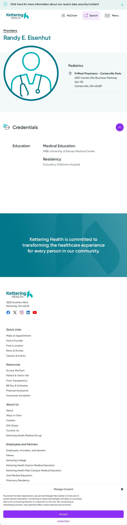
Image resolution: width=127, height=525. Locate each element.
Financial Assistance (17, 390)
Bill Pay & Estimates (17, 385)
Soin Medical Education (19, 475)
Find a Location (14, 345)
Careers (10, 420)
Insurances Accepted (18, 395)
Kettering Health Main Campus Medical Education (33, 470)
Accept (63, 514)
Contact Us (12, 430)
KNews (10, 455)
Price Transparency (16, 380)
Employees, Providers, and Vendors (26, 450)
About (9, 410)
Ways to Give (13, 415)
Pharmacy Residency (18, 480)
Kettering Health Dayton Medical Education (30, 465)
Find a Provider (14, 340)
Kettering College (16, 460)
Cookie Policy (63, 521)
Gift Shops (12, 425)
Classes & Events (15, 355)
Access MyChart (15, 370)
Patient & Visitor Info (17, 375)
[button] (122, 489)
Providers (10, 30)
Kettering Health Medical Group (24, 435)
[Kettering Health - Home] (17, 15)
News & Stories (14, 350)
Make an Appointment (18, 335)
